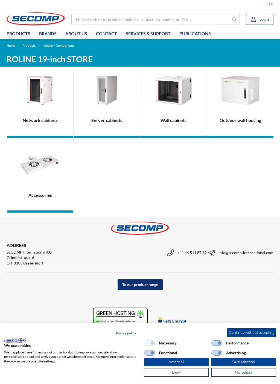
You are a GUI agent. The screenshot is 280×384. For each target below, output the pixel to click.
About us (76, 33)
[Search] (234, 19)
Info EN (267, 4)
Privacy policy (126, 333)
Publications (195, 33)
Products (18, 33)
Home (11, 45)
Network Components (58, 45)
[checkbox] (149, 343)
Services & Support (148, 33)
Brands (48, 33)
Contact (106, 33)
